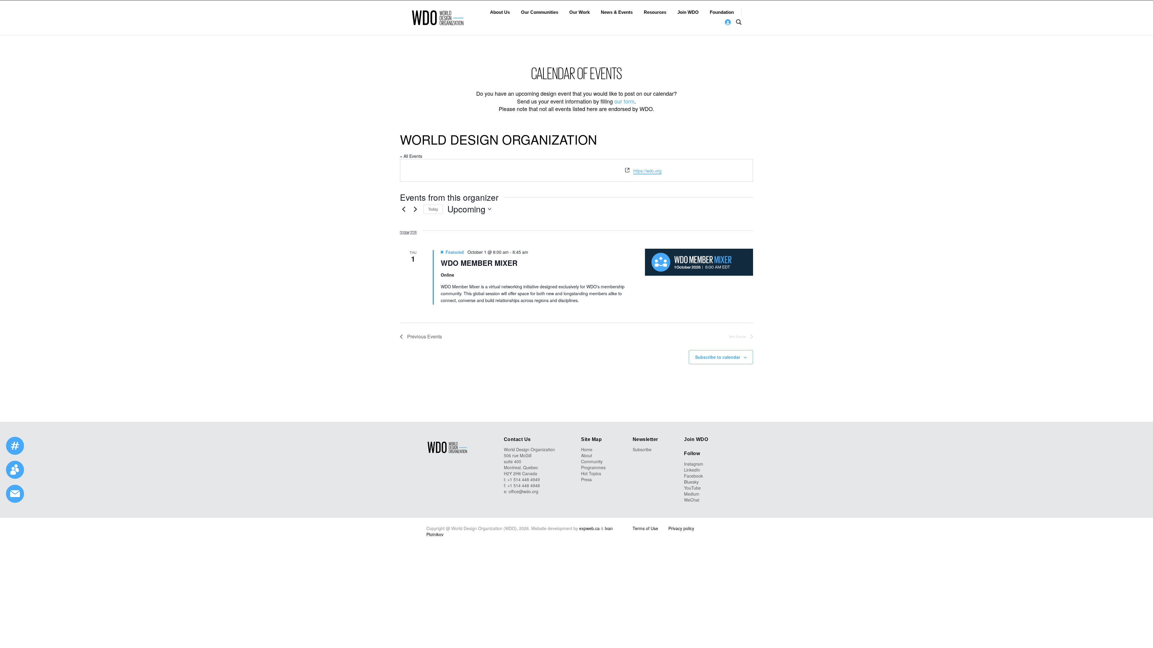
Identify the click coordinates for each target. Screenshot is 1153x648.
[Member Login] (728, 22)
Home (586, 449)
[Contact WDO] (15, 470)
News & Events (617, 12)
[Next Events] (415, 209)
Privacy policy (681, 528)
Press (586, 479)
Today (433, 209)
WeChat (691, 500)
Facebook (693, 476)
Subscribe (642, 449)
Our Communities (539, 12)
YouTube (692, 488)
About (586, 455)
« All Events (411, 156)
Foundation (722, 12)
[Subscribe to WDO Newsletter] (15, 494)
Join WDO (688, 12)
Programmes (593, 467)
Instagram (693, 464)
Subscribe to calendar (717, 357)
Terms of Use (645, 528)
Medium (691, 494)
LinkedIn (692, 470)
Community (592, 461)
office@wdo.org (523, 491)
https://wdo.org (647, 171)
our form (624, 101)
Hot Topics (591, 473)
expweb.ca (589, 528)
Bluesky (691, 482)
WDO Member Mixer (479, 263)
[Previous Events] (403, 209)
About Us (500, 12)
